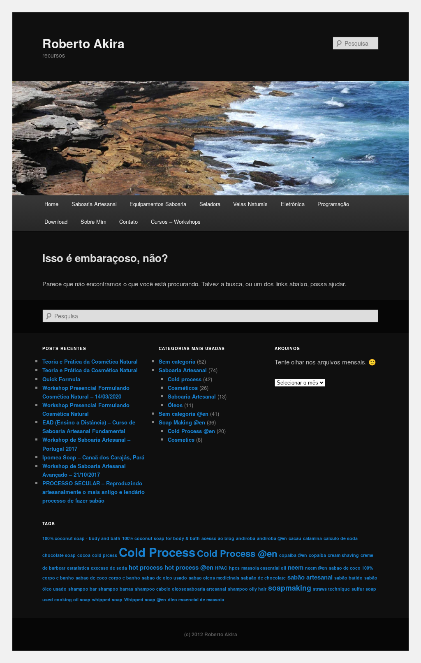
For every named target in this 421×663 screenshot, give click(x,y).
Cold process (184, 379)
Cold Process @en (191, 431)
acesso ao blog (217, 538)
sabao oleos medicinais (214, 578)
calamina (312, 538)
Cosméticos (183, 388)
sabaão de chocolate (263, 578)
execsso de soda (109, 568)
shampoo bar (82, 589)
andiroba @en (272, 538)
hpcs (234, 568)
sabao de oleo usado (164, 578)
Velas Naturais (250, 204)
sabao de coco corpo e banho (108, 578)
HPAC (221, 568)
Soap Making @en (182, 422)
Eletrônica (293, 204)
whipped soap (107, 599)
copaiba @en (293, 555)
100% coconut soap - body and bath (81, 538)
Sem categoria (177, 361)
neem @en (316, 568)
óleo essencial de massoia (196, 599)
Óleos (175, 405)
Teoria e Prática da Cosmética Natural (90, 361)
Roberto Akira (83, 43)
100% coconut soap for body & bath (161, 538)
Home (51, 204)
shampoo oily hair (247, 589)
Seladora (209, 204)
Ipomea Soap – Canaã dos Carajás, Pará (93, 457)
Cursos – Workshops (176, 221)
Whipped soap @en (145, 599)
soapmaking (289, 587)
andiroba (245, 538)
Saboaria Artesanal (94, 204)
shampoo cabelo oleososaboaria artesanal (180, 589)
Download (55, 221)
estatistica (78, 568)
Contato (128, 221)
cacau (295, 538)
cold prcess (104, 555)
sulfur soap (364, 589)
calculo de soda (341, 538)
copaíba (317, 555)
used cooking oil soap (66, 599)
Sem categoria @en (183, 413)
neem (295, 567)
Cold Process (157, 552)
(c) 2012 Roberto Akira (210, 634)
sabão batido (348, 578)
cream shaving (343, 555)
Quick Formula (61, 379)
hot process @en (188, 567)
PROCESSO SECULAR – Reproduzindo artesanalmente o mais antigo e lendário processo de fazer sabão (93, 491)
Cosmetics (181, 439)
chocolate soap (59, 555)
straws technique (331, 589)
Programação (333, 204)
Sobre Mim (93, 221)
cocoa (83, 555)
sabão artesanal (310, 577)
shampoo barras (115, 589)
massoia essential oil (263, 568)
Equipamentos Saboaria (158, 204)
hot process (146, 567)
